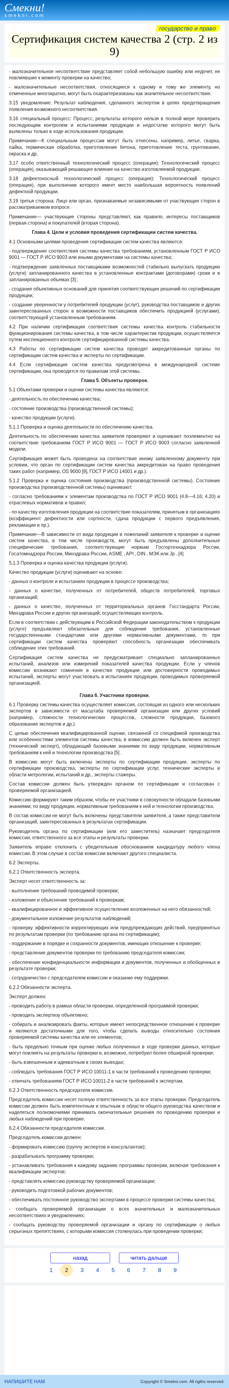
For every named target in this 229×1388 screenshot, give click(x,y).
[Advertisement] (114, 1330)
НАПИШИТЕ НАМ (24, 1381)
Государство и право (187, 28)
